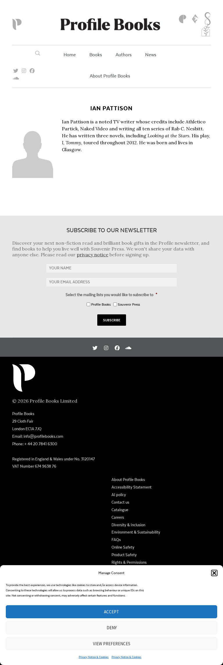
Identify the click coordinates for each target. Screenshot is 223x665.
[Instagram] (24, 69)
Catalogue (120, 509)
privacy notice (92, 254)
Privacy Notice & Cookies (94, 657)
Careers (118, 517)
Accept (111, 611)
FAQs (116, 539)
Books (95, 54)
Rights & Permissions (129, 562)
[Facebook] (32, 69)
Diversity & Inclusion (128, 524)
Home (70, 54)
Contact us (120, 502)
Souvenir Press (129, 304)
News (150, 54)
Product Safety (124, 554)
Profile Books (101, 304)
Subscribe (111, 320)
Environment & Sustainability (136, 532)
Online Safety (123, 547)
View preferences (111, 643)
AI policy (119, 494)
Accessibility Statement (132, 487)
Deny (112, 627)
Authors (124, 54)
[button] (214, 573)
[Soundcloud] (15, 76)
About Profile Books (110, 75)
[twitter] (15, 69)
